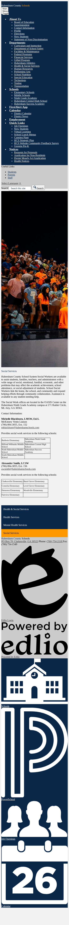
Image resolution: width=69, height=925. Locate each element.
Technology (20, 80)
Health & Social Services (26, 66)
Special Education (23, 77)
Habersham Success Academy (29, 103)
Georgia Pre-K (21, 146)
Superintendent (21, 25)
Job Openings (21, 126)
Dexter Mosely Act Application (30, 158)
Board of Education (24, 22)
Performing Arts (22, 71)
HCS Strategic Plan (24, 140)
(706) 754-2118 (55, 541)
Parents (11, 174)
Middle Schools (22, 95)
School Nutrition (22, 74)
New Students (21, 36)
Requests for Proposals (25, 152)
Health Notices (21, 161)
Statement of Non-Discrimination (31, 39)
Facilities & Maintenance (26, 51)
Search (4, 188)
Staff (10, 177)
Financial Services (23, 57)
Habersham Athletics (24, 63)
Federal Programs (23, 54)
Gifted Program (22, 60)
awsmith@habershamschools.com (18, 469)
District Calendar (22, 113)
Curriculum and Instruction (27, 45)
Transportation (21, 86)
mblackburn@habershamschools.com (20, 427)
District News (21, 116)
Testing (18, 83)
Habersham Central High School (30, 101)
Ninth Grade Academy (25, 98)
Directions (19, 33)
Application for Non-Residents (29, 155)
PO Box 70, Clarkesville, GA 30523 (19, 541)
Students (12, 172)
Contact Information (24, 28)
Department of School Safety (28, 48)
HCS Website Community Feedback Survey (36, 143)
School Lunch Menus (25, 134)
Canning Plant (21, 137)
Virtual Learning (22, 131)
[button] (15, 19)
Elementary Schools (24, 92)
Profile (17, 30)
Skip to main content (11, 2)
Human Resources (23, 68)
